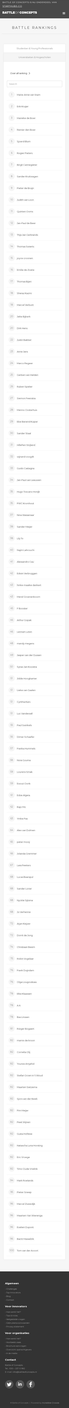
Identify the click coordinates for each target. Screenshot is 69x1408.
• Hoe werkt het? (13, 1312)
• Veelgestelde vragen (15, 1319)
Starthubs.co (12, 6)
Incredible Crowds (50, 1402)
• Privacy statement (14, 1326)
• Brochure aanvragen (15, 1346)
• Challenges (11, 1289)
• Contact (9, 1300)
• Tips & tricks (11, 1315)
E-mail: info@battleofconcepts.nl (21, 1372)
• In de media (11, 1353)
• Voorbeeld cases (13, 1342)
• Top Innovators (13, 1292)
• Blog (8, 1296)
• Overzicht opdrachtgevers (18, 1349)
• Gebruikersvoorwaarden (17, 1323)
